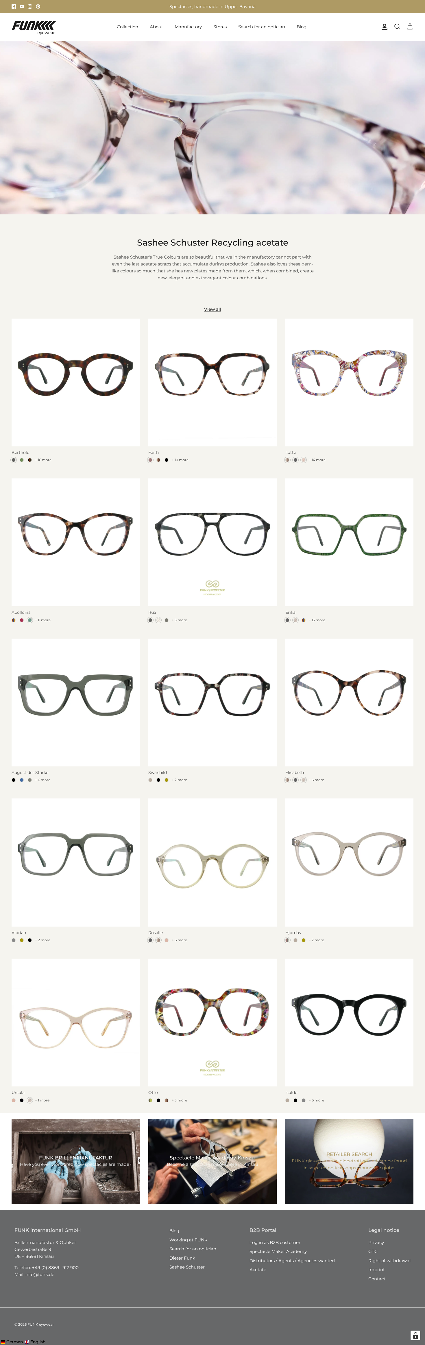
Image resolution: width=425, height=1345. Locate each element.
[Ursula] (76, 1022)
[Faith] (212, 382)
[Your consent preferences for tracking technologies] (415, 1335)
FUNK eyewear (40, 1324)
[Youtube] (22, 6)
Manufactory (188, 26)
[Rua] (212, 542)
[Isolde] (349, 1022)
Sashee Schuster (187, 1267)
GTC (373, 1251)
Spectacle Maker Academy (278, 1251)
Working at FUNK (188, 1240)
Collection (127, 26)
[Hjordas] (349, 862)
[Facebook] (14, 6)
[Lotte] (349, 382)
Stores (160, 6)
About (156, 26)
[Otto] (212, 1022)
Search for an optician (261, 26)
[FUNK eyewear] (34, 27)
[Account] (383, 26)
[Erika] (349, 542)
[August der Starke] (76, 702)
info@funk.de (39, 1274)
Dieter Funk (182, 1258)
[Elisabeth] (349, 702)
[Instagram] (30, 6)
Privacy (376, 1242)
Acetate (258, 1269)
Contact (376, 1279)
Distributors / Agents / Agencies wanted (292, 1260)
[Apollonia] (76, 542)
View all (212, 309)
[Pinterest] (38, 6)
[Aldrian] (76, 862)
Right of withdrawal (389, 1260)
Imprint (376, 1269)
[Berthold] (76, 382)
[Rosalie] (212, 862)
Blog (301, 26)
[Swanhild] (212, 702)
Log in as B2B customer (275, 1242)
